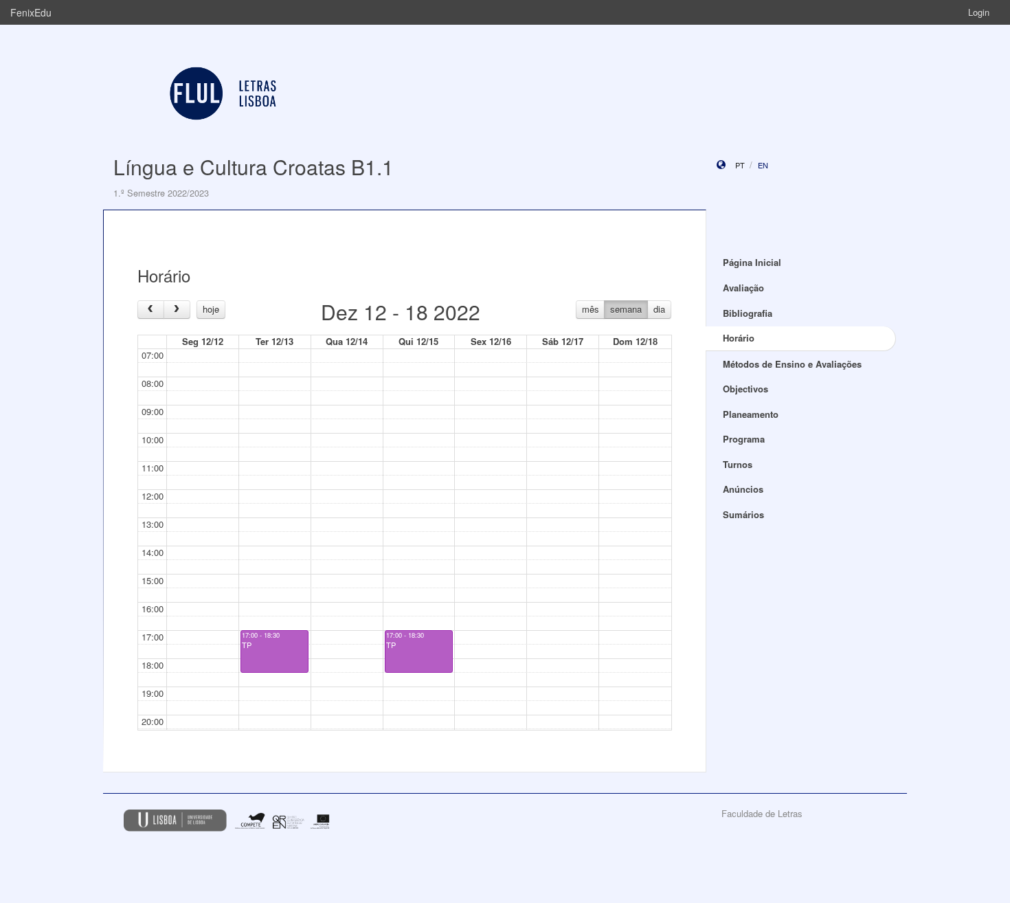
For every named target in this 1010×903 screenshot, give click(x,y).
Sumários (743, 514)
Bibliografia (747, 313)
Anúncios (743, 488)
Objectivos (745, 388)
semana (626, 308)
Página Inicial (752, 262)
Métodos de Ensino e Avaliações (792, 363)
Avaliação (743, 287)
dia (659, 308)
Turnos (737, 464)
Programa (744, 438)
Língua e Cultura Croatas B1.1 (253, 166)
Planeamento (750, 414)
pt (740, 164)
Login (978, 12)
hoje (211, 308)
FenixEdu (31, 12)
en (763, 164)
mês (590, 308)
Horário (738, 337)
